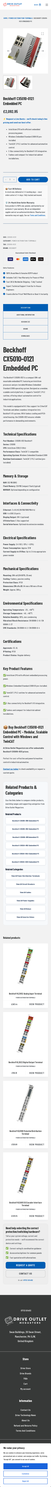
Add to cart (33, 179)
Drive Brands (25, 1373)
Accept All (25, 1466)
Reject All (25, 1481)
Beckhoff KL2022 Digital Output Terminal (25, 1062)
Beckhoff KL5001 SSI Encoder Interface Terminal (25, 1204)
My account (25, 1388)
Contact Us (25, 1273)
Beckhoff (12, 248)
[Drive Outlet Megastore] (12, 5)
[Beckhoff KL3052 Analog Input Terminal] (25, 966)
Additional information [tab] (25, 315)
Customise (25, 1473)
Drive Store (26, 1368)
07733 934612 (28, 1280)
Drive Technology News (25, 1415)
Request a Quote (25, 1265)
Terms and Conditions (37, 215)
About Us (26, 1420)
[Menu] (47, 5)
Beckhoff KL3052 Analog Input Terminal (25, 993)
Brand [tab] (25, 329)
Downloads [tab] (25, 336)
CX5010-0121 (11, 244)
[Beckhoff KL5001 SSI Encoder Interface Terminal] (25, 1175)
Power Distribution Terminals (21, 18)
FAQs (25, 1378)
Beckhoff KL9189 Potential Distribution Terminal (26, 1132)
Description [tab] (25, 307)
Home (5, 18)
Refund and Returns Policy (25, 1425)
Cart (25, 1383)
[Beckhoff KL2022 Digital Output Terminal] (25, 1034)
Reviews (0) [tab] (25, 322)
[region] (25, 1465)
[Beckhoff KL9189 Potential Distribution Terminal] (25, 1103)
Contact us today (10, 769)
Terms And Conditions (25, 1430)
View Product (36, 1004)
